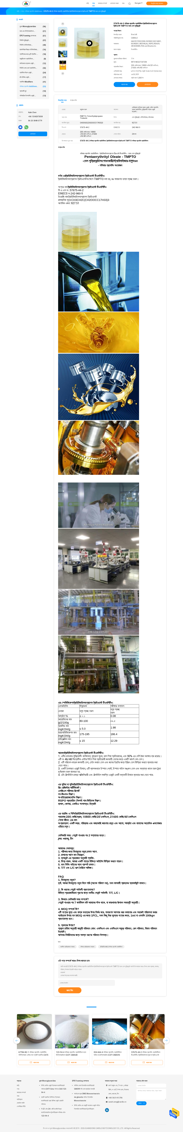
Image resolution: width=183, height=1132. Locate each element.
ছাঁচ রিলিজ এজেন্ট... (33, 77)
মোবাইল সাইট (21, 1103)
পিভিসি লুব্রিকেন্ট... (33, 40)
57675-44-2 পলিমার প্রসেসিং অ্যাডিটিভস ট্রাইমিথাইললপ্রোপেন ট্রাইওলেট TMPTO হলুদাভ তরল (32, 1055)
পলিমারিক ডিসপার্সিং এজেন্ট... (33, 96)
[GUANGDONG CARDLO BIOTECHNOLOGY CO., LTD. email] (20, 127)
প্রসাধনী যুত (33, 91)
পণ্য (18, 1089)
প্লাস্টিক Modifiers (33, 82)
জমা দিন (70, 990)
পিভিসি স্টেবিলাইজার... (33, 45)
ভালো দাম (124, 84)
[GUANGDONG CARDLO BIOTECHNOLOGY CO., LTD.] (26, 4)
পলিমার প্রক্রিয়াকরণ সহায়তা (87, 947)
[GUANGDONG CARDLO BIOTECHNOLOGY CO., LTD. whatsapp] (26, 127)
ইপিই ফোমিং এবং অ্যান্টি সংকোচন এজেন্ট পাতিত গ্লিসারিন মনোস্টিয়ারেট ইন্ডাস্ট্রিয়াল (87, 1107)
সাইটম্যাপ (19, 1099)
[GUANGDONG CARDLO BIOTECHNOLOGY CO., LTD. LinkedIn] (107, 1110)
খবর (18, 1096)
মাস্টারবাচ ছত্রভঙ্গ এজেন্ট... (33, 63)
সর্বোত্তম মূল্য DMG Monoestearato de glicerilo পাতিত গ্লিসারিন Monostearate (87, 1097)
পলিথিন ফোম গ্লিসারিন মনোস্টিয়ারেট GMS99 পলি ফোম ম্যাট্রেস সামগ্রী (84, 1087)
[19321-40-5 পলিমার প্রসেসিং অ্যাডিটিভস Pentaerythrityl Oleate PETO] (72, 1031)
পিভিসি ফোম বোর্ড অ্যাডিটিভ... (33, 68)
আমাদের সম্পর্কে (21, 1092)
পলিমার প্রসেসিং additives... (33, 86)
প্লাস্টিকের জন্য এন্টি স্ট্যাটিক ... (33, 54)
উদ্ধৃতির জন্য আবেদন (157, 3)
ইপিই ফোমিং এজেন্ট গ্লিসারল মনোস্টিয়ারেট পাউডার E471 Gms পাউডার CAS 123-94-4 (54, 1088)
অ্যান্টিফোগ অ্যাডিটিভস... (33, 59)
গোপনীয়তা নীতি (21, 1106)
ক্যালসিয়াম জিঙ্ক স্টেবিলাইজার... (33, 49)
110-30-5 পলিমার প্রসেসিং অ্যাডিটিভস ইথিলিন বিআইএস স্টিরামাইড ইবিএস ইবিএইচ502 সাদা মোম (147, 1055)
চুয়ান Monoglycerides (33, 26)
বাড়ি (18, 1085)
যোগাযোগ (32, 134)
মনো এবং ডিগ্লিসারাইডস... (33, 31)
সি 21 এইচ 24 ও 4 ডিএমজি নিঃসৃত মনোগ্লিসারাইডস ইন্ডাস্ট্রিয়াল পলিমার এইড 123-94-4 (53, 1112)
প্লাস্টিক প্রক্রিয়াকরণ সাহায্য (67, 947)
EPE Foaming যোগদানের (33, 36)
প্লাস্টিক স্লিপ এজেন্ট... (33, 73)
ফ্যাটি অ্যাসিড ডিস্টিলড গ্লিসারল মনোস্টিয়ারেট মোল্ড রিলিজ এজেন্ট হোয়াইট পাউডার (52, 1100)
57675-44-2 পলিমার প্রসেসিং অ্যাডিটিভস (111, 947)
